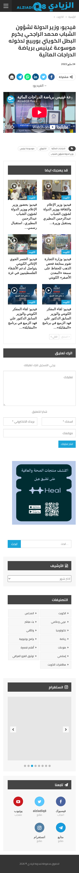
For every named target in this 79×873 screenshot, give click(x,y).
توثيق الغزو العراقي (23, 656)
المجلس (29, 613)
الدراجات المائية (58, 148)
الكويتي (43, 148)
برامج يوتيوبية (26, 638)
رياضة (63, 638)
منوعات (62, 647)
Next (66, 730)
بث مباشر (29, 621)
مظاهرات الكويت (57, 664)
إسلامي (61, 656)
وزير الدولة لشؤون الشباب (62, 154)
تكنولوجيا (61, 630)
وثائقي (30, 630)
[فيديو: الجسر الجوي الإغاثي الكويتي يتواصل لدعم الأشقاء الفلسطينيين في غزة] (22, 244)
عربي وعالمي (58, 621)
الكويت (66, 197)
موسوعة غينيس (27, 148)
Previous (13, 730)
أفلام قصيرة (27, 647)
